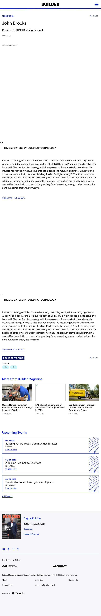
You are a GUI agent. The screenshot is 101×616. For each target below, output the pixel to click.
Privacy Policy (7, 585)
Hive (5, 367)
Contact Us (73, 580)
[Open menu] (96, 4)
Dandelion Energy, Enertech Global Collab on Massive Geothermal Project (82, 407)
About (4, 580)
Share (95, 16)
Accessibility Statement (45, 585)
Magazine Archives (31, 534)
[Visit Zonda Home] (14, 593)
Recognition (8, 16)
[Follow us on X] (8, 548)
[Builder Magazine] (50, 4)
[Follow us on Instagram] (17, 548)
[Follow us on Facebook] (13, 548)
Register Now (11, 449)
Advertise (39, 580)
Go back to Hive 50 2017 (13, 198)
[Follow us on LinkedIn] (3, 548)
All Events (7, 496)
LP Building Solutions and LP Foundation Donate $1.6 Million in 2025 (50, 407)
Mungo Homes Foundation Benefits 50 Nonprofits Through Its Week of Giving (17, 407)
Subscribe (28, 529)
